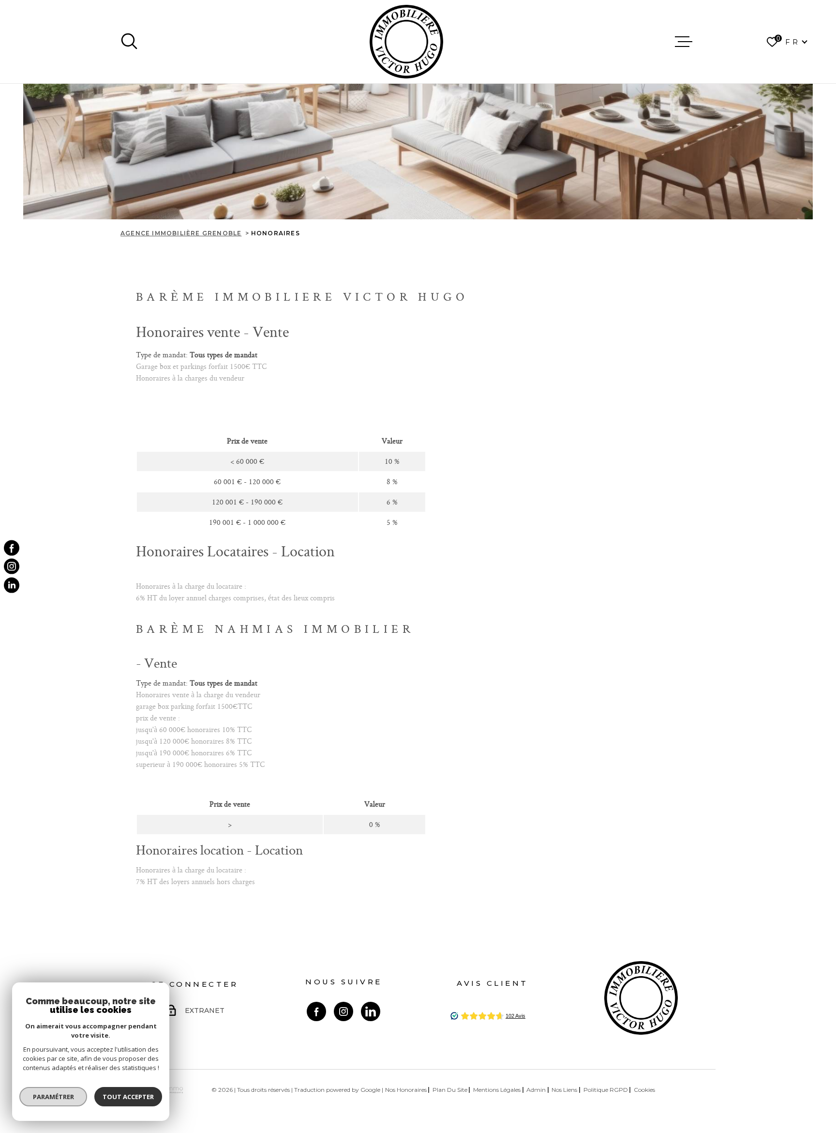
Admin (536, 1089)
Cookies (644, 1090)
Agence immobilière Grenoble (180, 233)
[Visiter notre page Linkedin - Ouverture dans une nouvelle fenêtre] (370, 1011)
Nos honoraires (406, 1089)
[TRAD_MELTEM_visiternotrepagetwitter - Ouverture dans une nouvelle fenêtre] (11, 585)
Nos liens (564, 1089)
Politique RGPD (605, 1089)
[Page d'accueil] (406, 41)
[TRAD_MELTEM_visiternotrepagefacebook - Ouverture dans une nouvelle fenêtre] (11, 548)
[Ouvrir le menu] (683, 41)
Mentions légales (497, 1089)
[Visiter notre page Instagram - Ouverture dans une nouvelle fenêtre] (343, 1011)
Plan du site (450, 1089)
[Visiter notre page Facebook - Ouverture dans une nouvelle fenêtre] (316, 1011)
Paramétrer (53, 1096)
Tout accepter (128, 1096)
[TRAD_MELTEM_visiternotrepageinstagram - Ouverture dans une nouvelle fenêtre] (11, 566)
